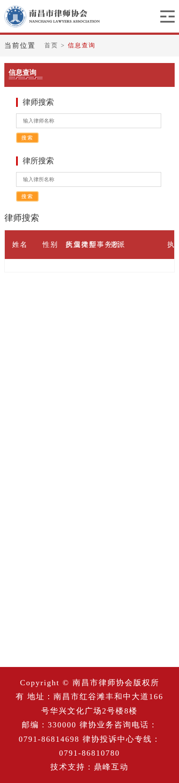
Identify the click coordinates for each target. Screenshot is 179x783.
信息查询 (82, 45)
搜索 (27, 138)
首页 (52, 45)
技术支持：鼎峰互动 (89, 767)
